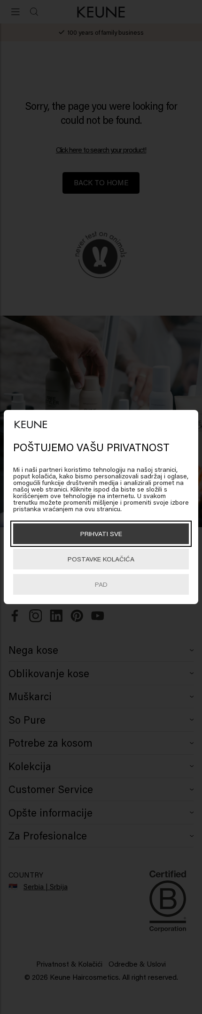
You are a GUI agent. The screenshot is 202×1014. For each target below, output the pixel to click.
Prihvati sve (101, 533)
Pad (101, 584)
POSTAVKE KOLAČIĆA (101, 558)
